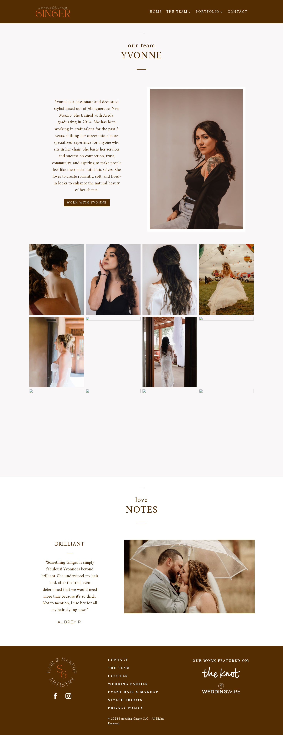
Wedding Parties (128, 684)
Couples (118, 676)
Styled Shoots (125, 700)
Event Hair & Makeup (133, 692)
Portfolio (207, 13)
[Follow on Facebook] (55, 696)
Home (156, 13)
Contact (238, 13)
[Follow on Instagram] (68, 696)
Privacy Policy (125, 708)
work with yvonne (87, 202)
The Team (177, 13)
